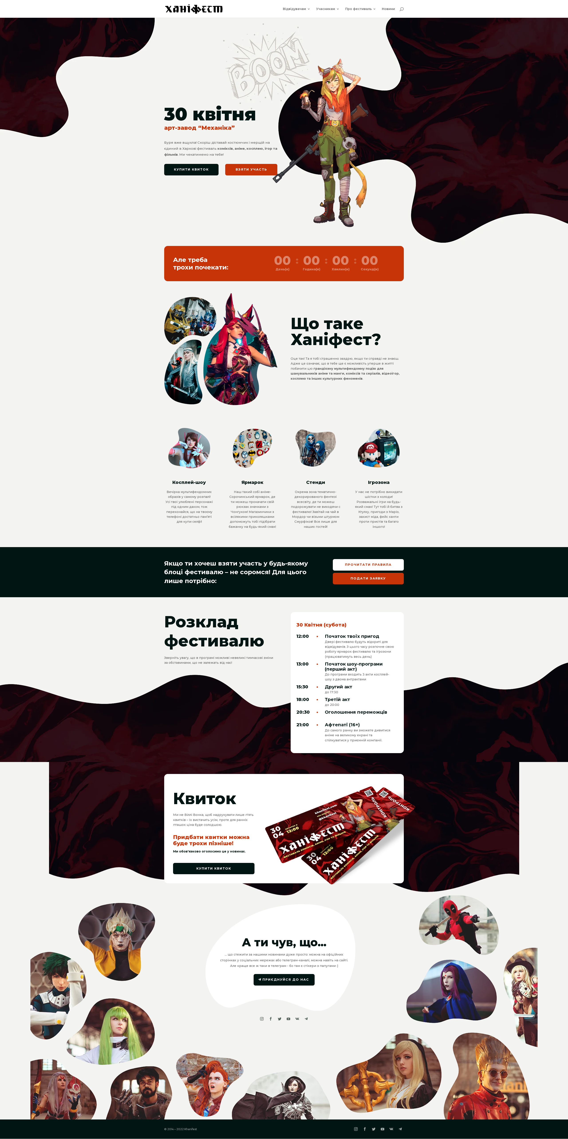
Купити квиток (191, 169)
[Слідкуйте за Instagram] (261, 1018)
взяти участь (251, 169)
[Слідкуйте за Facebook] (270, 1018)
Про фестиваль (358, 9)
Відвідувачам (294, 9)
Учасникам (325, 9)
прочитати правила (368, 565)
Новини (388, 9)
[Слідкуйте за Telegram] (306, 1018)
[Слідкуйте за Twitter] (279, 1018)
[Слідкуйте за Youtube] (288, 1018)
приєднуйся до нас (285, 980)
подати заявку (368, 578)
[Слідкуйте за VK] (297, 1018)
